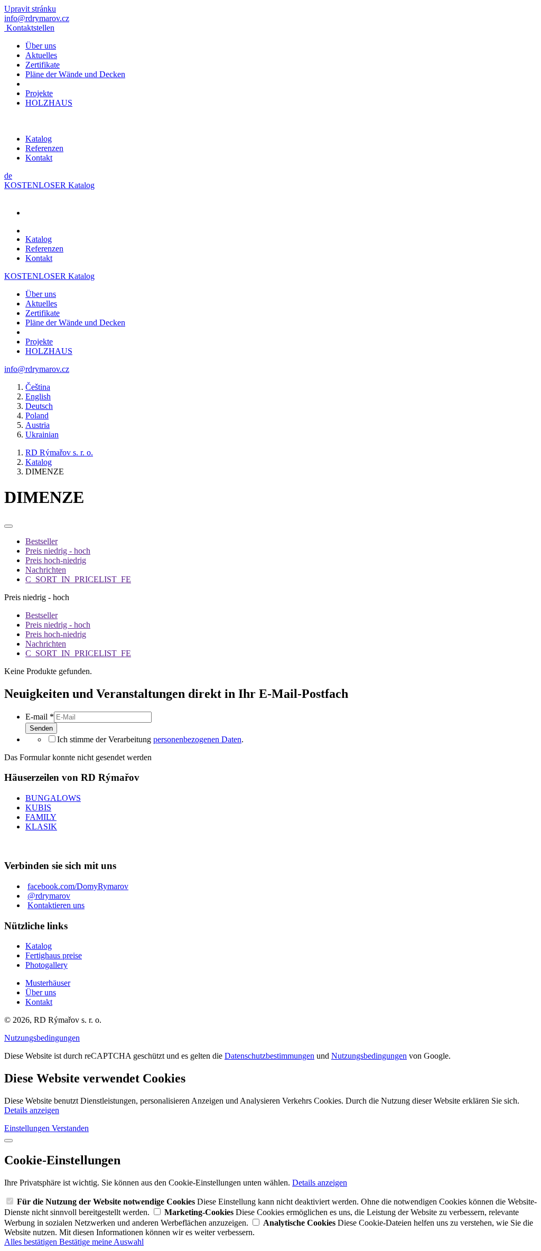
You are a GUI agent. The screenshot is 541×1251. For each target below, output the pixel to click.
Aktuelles (41, 55)
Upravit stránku (30, 8)
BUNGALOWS (53, 797)
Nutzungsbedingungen (42, 1037)
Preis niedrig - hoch (57, 550)
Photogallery (46, 964)
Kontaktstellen (30, 27)
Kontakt (38, 157)
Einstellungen (28, 1128)
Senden (41, 728)
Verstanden (70, 1128)
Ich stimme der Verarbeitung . (150, 739)
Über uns (40, 45)
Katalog (38, 138)
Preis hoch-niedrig (55, 560)
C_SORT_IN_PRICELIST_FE (78, 579)
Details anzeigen (31, 1110)
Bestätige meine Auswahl (101, 1241)
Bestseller (41, 541)
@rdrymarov (48, 895)
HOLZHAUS (48, 102)
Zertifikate (42, 64)
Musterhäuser (47, 982)
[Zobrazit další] (8, 526)
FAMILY (41, 817)
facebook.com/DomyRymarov (77, 886)
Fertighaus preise (53, 955)
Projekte (39, 93)
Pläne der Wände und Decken (75, 74)
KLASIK (41, 826)
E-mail (39, 716)
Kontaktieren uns (56, 905)
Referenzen (44, 148)
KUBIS (38, 807)
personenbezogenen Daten (197, 739)
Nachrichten (45, 569)
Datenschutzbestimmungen (269, 1055)
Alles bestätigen (31, 1241)
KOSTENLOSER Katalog (49, 185)
